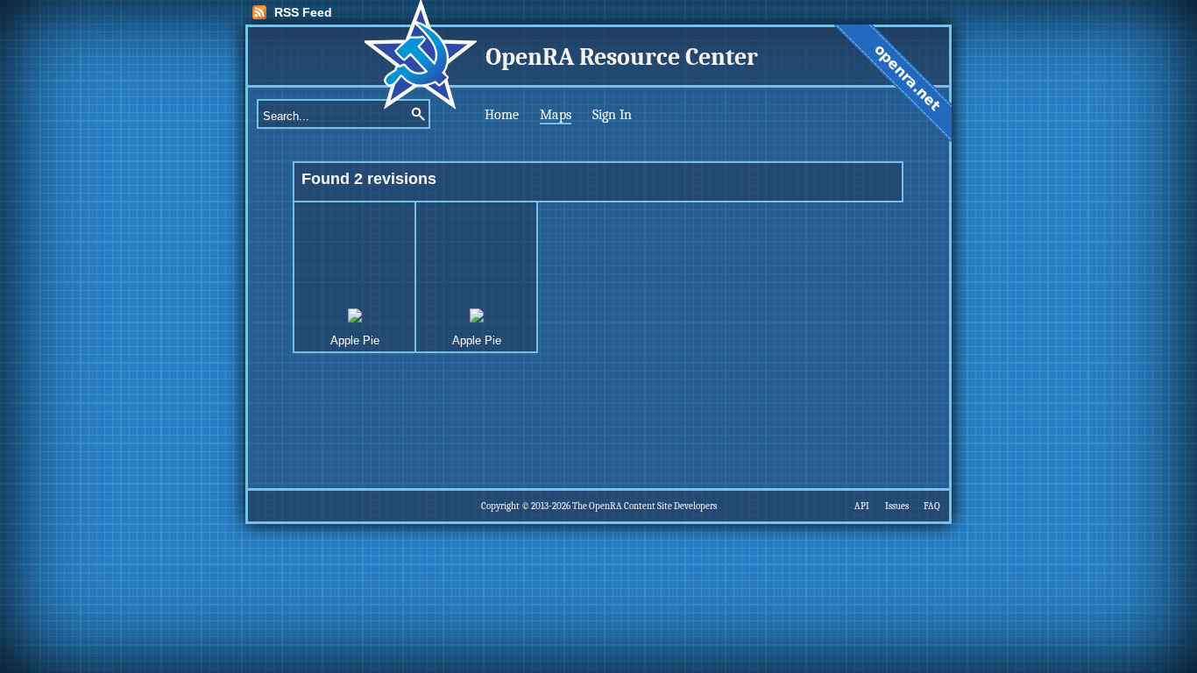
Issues (897, 506)
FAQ (932, 506)
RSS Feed (303, 12)
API (861, 506)
